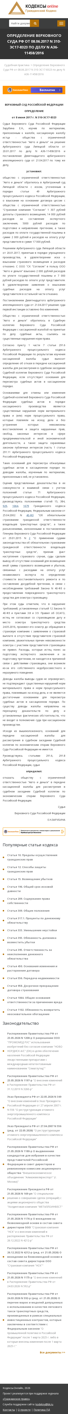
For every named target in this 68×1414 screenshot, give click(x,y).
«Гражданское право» (16, 1399)
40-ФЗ (30, 515)
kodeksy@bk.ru (44, 1404)
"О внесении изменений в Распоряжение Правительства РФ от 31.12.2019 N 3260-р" (34, 1082)
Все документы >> (52, 1352)
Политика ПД (42, 1409)
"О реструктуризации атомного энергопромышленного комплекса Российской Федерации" (35, 1132)
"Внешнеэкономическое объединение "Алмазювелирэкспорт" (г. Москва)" (34, 1164)
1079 (26, 506)
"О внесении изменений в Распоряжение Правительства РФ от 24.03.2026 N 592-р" (34, 1279)
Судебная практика (16, 65)
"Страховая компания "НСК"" (34, 1256)
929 (5, 506)
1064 (15, 506)
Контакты (9, 1409)
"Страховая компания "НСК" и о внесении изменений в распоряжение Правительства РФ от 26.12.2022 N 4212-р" (34, 1227)
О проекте (24, 1409)
